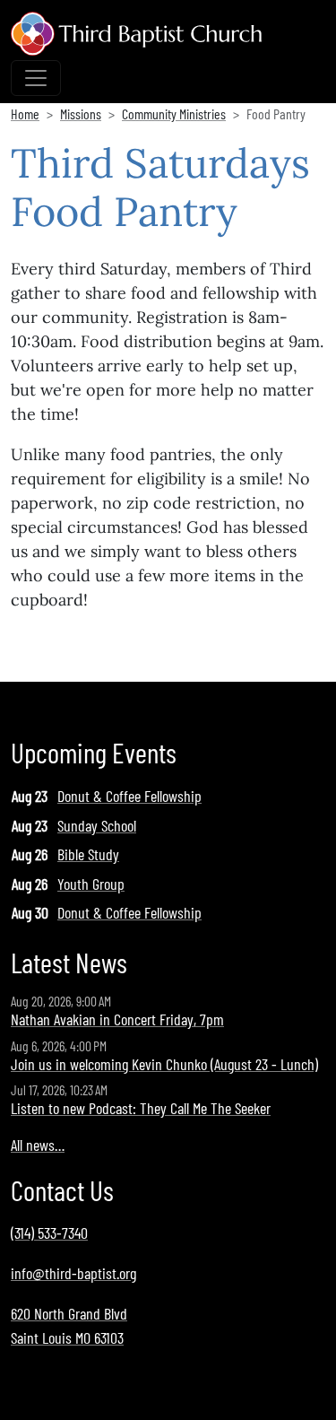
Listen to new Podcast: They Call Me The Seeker (141, 1108)
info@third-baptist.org (73, 1273)
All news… (38, 1144)
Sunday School (96, 825)
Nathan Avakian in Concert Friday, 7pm (117, 1019)
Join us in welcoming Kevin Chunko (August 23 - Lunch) (164, 1064)
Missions (80, 113)
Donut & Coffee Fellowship (129, 796)
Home (25, 113)
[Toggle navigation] (36, 78)
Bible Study (88, 854)
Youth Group (91, 883)
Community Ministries (174, 113)
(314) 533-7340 (49, 1232)
